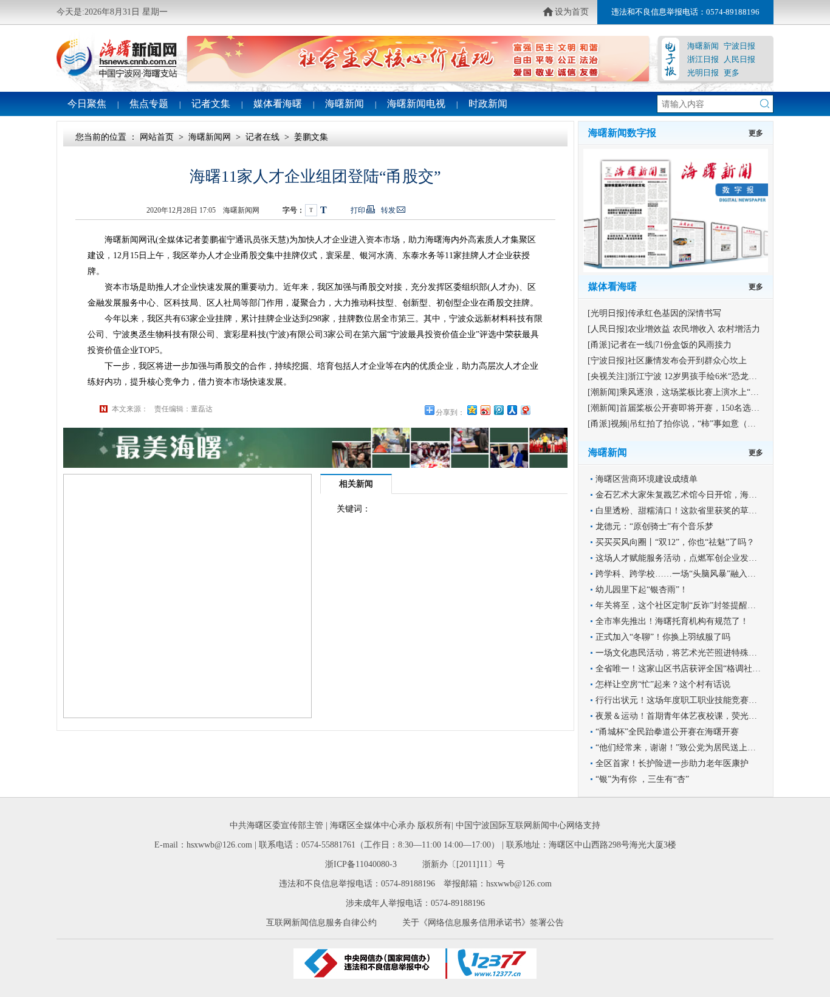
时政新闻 (487, 103)
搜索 (765, 103)
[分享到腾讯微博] (498, 409)
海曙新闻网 (209, 137)
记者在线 (262, 137)
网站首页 (157, 137)
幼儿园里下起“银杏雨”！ (641, 589)
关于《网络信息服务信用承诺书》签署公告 (483, 922)
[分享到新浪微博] (485, 409)
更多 (731, 72)
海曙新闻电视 (416, 103)
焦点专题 (148, 103)
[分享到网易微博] (525, 409)
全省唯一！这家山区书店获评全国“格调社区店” (684, 668)
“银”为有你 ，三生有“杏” (642, 779)
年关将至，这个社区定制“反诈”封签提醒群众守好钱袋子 (701, 605)
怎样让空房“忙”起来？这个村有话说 (662, 684)
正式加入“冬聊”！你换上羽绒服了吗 (662, 637)
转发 (388, 210)
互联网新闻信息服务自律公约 (321, 922)
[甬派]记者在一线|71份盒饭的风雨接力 (660, 344)
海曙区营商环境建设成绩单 (646, 479)
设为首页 (572, 11)
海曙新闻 (703, 45)
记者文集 (210, 103)
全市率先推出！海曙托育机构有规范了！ (672, 621)
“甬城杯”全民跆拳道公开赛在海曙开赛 (667, 731)
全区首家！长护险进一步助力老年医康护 (672, 763)
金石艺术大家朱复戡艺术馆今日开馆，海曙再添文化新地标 (706, 494)
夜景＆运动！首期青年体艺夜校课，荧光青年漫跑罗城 (697, 716)
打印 (358, 210)
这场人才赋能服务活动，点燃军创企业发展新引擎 (689, 558)
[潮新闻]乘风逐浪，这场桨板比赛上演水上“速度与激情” (692, 392)
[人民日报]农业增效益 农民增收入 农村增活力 (674, 329)
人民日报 (739, 59)
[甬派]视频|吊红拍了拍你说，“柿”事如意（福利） (680, 423)
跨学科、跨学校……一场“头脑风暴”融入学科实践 (688, 573)
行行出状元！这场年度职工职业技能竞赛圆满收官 (689, 700)
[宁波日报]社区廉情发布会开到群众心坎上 (667, 360)
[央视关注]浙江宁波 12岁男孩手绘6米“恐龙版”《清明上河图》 (704, 376)
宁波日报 (739, 45)
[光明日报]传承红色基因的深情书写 (654, 313)
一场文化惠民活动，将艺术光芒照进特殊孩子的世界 (693, 652)
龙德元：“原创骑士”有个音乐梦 (654, 526)
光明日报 (703, 72)
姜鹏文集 (311, 137)
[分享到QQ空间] (471, 409)
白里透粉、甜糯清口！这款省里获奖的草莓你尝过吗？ (697, 510)
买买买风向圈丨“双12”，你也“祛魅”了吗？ (675, 542)
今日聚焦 (86, 103)
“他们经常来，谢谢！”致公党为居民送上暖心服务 (688, 747)
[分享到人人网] (511, 409)
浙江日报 (703, 59)
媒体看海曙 (277, 103)
